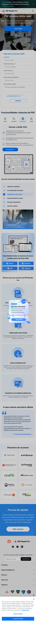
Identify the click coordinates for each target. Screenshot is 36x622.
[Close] (34, 599)
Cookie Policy (25, 610)
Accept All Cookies (18, 618)
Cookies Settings (18, 613)
